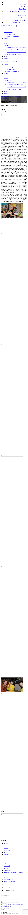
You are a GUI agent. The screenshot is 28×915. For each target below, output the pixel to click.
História (23, 2)
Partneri (23, 18)
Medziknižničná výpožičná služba (16, 47)
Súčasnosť (23, 4)
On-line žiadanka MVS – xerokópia (16, 52)
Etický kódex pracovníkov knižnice (13, 872)
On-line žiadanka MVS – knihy (15, 49)
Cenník (6, 56)
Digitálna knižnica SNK (13, 36)
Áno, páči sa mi (9, 890)
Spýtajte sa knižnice (19, 22)
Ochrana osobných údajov (14, 54)
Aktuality (6, 38)
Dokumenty (7, 41)
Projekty (23, 6)
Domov (6, 29)
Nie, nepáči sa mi (10, 892)
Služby (6, 43)
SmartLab (9, 45)
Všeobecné (13, 112)
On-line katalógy (8, 32)
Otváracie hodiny (20, 20)
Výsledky (14, 900)
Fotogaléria (22, 9)
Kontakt (6, 58)
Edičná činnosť (21, 15)
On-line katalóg (11, 34)
